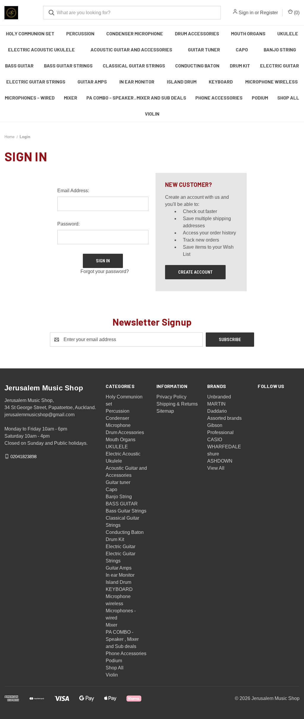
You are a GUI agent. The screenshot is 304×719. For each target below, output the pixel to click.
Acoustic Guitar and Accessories (131, 49)
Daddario (217, 411)
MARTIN (216, 403)
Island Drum (182, 81)
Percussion (80, 33)
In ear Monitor (136, 81)
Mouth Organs (248, 33)
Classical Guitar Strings (134, 65)
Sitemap (165, 411)
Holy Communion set (30, 33)
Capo (242, 49)
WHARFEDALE (224, 446)
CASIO (214, 439)
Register (269, 12)
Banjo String (280, 49)
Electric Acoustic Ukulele (41, 49)
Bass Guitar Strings (68, 65)
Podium (260, 97)
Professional (220, 432)
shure (213, 453)
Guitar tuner (204, 49)
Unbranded (219, 396)
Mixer (70, 97)
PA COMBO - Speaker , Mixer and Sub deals (136, 97)
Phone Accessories (219, 97)
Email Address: (73, 190)
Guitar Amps (92, 81)
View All (215, 468)
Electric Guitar (279, 65)
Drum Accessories (197, 33)
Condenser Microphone (134, 33)
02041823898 (23, 456)
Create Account (195, 272)
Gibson (214, 425)
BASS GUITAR (19, 65)
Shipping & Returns (177, 403)
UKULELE (287, 33)
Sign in (246, 12)
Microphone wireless (271, 81)
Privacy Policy (171, 396)
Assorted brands (224, 418)
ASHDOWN (219, 460)
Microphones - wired (30, 97)
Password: (68, 223)
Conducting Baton (197, 65)
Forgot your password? (104, 271)
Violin (152, 113)
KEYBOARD (221, 81)
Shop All (288, 97)
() (296, 12)
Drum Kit (240, 65)
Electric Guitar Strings (35, 81)
